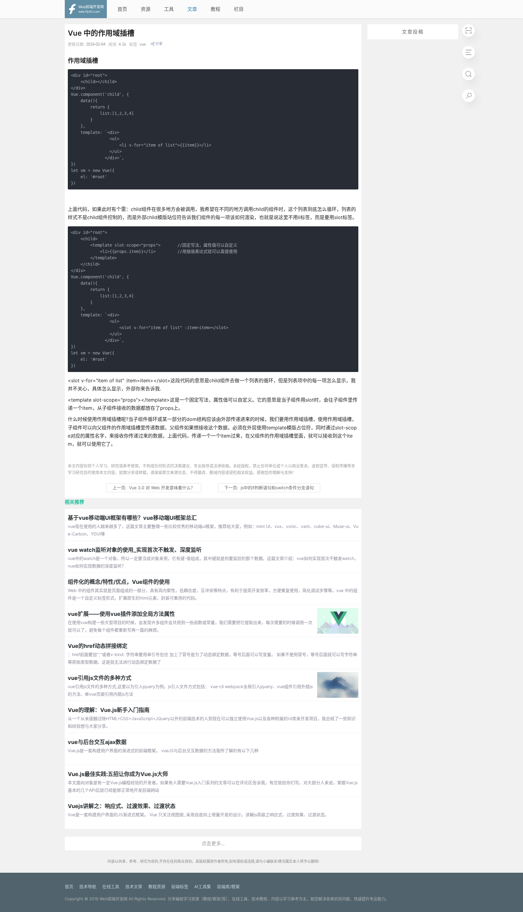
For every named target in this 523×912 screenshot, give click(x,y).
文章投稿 (413, 32)
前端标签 (179, 886)
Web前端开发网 (113, 898)
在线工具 (110, 886)
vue (143, 44)
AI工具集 (202, 886)
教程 (215, 9)
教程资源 (156, 886)
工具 (169, 9)
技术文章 (133, 886)
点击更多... (213, 843)
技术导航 (87, 886)
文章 (192, 9)
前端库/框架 (228, 886)
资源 (145, 9)
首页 (122, 9)
